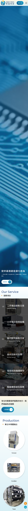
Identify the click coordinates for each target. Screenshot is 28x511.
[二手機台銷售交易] (14, 306)
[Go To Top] (25, 507)
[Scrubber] (14, 469)
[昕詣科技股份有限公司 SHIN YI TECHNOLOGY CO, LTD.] (7, 3)
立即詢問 (6, 409)
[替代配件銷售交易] (14, 339)
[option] (14, 146)
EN (21, 3)
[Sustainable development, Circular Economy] (14, 146)
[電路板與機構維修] (14, 372)
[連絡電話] (25, 503)
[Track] (14, 497)
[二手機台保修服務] (14, 323)
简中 (19, 3)
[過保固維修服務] (14, 355)
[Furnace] (14, 441)
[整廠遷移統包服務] (14, 388)
